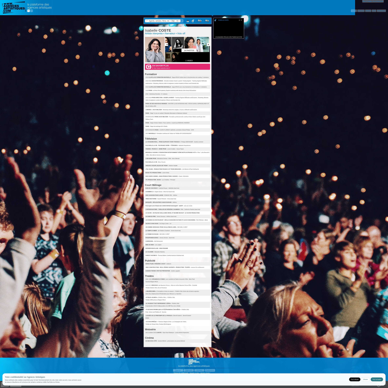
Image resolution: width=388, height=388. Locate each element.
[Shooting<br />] (208, 51)
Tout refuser (355, 379)
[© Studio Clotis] (155, 61)
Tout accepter (377, 379)
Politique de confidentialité (181, 373)
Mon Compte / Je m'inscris (372, 1)
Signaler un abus (194, 373)
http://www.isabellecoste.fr (162, 68)
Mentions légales (205, 373)
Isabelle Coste (223, 20)
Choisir (365, 379)
